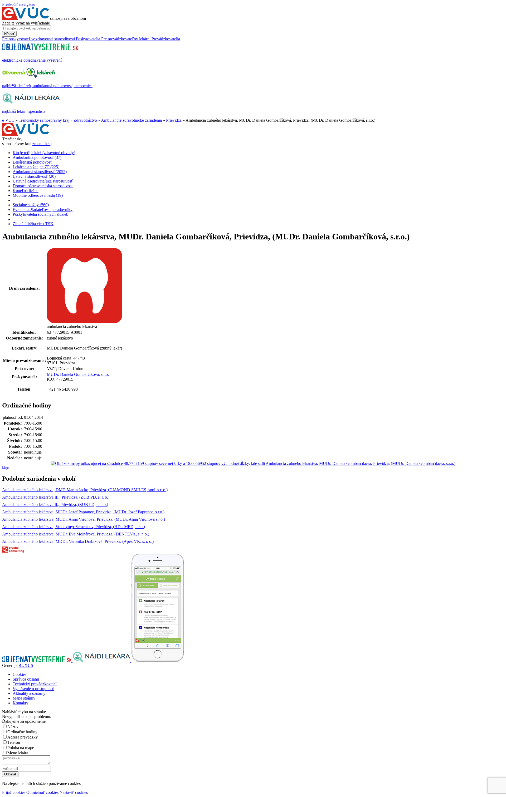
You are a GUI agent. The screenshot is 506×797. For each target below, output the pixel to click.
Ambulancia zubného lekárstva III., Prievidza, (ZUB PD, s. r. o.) (55, 497)
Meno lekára (17, 753)
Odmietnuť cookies (42, 792)
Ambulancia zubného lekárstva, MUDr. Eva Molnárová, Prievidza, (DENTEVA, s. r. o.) (75, 534)
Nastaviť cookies (74, 792)
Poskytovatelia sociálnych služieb (40, 214)
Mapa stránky (24, 698)
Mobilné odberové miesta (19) (38, 195)
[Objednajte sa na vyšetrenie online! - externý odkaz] (37, 660)
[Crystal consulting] (13, 551)
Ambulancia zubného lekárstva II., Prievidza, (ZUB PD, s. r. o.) (55, 504)
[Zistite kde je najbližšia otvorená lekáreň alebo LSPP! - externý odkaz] (157, 660)
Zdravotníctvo (85, 120)
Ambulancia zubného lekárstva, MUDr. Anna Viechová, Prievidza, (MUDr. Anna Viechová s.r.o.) (83, 519)
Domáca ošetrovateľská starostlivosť (43, 186)
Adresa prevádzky (22, 737)
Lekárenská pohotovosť (32, 162)
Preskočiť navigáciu (18, 4)
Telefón (13, 742)
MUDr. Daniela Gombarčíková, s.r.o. (78, 374)
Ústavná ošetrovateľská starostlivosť (43, 181)
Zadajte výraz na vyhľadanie (26, 23)
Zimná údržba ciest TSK (33, 224)
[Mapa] (253, 463)
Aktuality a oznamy (29, 693)
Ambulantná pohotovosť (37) (37, 157)
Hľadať (9, 34)
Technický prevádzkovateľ (35, 684)
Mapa (5, 468)
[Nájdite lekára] (101, 660)
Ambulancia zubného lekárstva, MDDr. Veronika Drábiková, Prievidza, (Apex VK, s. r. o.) (78, 541)
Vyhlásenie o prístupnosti (33, 688)
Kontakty (20, 703)
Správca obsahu (26, 679)
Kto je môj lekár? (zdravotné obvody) (44, 152)
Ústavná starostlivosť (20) (34, 176)
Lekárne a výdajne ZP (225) (36, 167)
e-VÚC (8, 120)
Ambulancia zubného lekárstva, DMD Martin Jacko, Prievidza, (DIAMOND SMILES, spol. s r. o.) (85, 490)
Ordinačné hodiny (22, 732)
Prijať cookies (13, 792)
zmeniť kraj (42, 143)
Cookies (19, 674)
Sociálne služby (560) (31, 205)
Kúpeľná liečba (25, 190)
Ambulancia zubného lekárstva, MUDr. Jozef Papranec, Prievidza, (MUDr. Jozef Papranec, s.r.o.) (83, 512)
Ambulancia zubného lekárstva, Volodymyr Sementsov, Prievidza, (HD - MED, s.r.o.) (73, 526)
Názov (12, 726)
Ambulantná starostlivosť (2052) (40, 171)
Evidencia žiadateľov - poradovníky (42, 209)
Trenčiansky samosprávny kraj (44, 120)
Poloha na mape (20, 747)
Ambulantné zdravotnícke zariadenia (131, 120)
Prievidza (174, 120)
